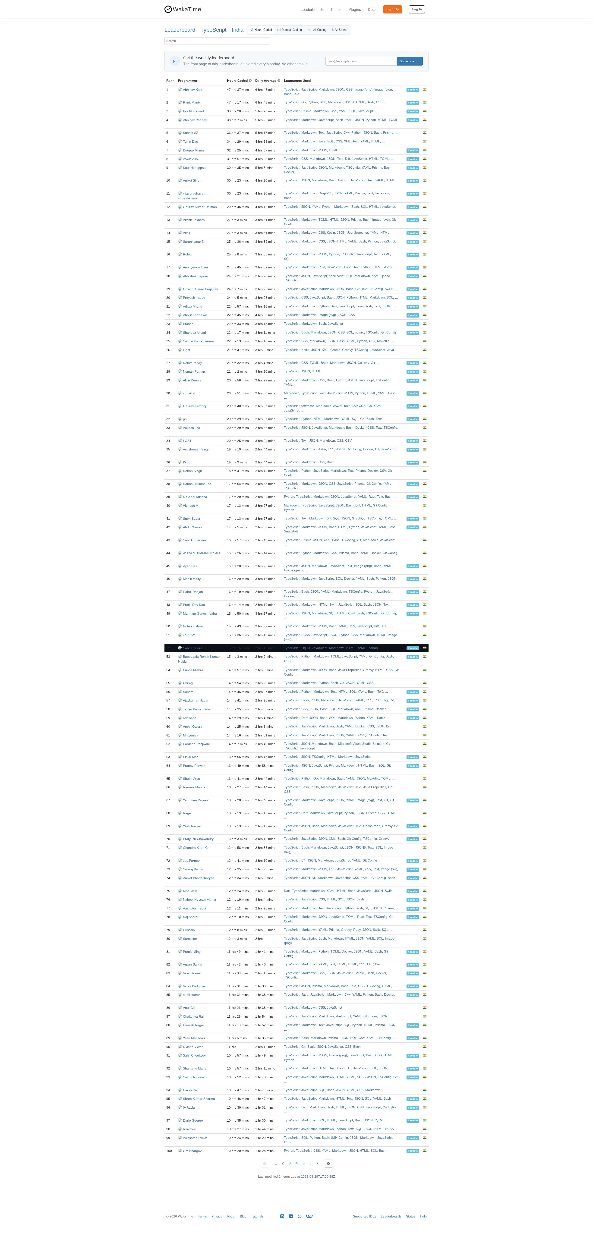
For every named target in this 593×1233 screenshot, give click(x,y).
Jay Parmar (191, 860)
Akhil (186, 233)
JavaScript (309, 89)
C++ (347, 132)
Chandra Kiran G (195, 847)
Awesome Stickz (195, 1138)
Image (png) (363, 89)
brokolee (189, 1129)
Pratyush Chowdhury (198, 839)
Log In (417, 9)
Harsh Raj (190, 1090)
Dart (334, 306)
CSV (372, 341)
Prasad (188, 324)
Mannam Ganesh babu (200, 613)
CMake (359, 973)
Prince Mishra (193, 670)
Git (357, 289)
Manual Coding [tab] (292, 29)
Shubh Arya (191, 778)
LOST (187, 441)
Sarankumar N (193, 241)
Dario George (193, 1120)
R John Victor (193, 1047)
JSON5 (360, 847)
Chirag (188, 683)
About (231, 1216)
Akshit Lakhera (194, 220)
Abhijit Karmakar (195, 315)
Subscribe (407, 61)
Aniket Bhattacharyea (198, 878)
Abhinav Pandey (195, 120)
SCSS (389, 289)
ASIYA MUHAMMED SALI (201, 553)
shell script (336, 276)
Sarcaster (190, 938)
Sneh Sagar (191, 518)
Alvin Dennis (192, 380)
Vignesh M (191, 505)
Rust (322, 267)
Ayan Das (190, 566)
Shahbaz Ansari (194, 332)
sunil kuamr (191, 995)
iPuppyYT (190, 635)
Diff (347, 158)
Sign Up (392, 9)
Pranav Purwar (194, 765)
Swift (322, 393)
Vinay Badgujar (194, 986)
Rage (187, 813)
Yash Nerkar (192, 826)
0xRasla (189, 1107)
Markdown (326, 89)
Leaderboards (312, 10)
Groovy (347, 350)
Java (322, 141)
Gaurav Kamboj (194, 406)
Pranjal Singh (192, 951)
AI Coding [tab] (319, 29)
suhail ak (189, 393)
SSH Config (339, 1137)
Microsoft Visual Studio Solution (361, 743)
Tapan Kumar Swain (197, 709)
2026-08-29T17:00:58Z (318, 1176)
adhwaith (189, 718)
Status (410, 1216)
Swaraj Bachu (193, 869)
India (237, 30)
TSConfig (353, 167)
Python (313, 102)
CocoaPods (371, 826)
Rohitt (187, 254)
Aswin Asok (191, 159)
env (366, 363)
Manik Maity (192, 579)
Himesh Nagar (193, 1025)
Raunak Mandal (194, 787)
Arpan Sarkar (192, 964)
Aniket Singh (192, 180)
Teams (336, 10)
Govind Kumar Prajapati (200, 289)
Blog (243, 1216)
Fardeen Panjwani (196, 744)
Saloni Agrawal (194, 1077)
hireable (413, 89)
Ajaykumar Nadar (195, 700)
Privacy (216, 1216)
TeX (380, 691)
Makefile (383, 341)
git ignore (370, 1016)
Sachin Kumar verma (198, 341)
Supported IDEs (364, 1216)
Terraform (382, 193)
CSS (349, 89)
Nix (314, 878)
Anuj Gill (189, 1008)
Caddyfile (389, 1107)
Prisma (306, 111)
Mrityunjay (190, 735)
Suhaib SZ (190, 133)
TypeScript (213, 30)
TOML (360, 102)
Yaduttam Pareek (195, 800)
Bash (287, 94)
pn (185, 419)
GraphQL (325, 193)
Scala (311, 1046)
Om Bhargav (192, 1151)
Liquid (305, 648)
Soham (188, 692)
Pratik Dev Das (194, 605)
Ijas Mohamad (193, 111)
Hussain (189, 930)
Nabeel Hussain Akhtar (199, 899)
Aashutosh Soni (194, 908)
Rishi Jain (190, 891)
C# (388, 743)
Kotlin (331, 232)
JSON (340, 89)
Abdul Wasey (192, 527)
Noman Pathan (194, 371)
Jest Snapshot (357, 232)
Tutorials (257, 1216)
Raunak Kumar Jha (197, 484)
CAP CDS (358, 406)
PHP (370, 964)
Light (186, 350)
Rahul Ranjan (193, 592)
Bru (388, 726)
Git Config (388, 332)
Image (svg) (383, 89)
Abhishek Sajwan (195, 276)
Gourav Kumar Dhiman (200, 207)
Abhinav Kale (192, 89)
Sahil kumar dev (195, 540)
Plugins (354, 10)
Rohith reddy (192, 363)
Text (296, 94)
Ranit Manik (191, 102)
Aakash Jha (191, 428)
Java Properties (349, 670)
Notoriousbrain (194, 626)
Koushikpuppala (194, 168)
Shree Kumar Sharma (199, 1099)
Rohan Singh (192, 471)
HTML (382, 120)
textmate (307, 406)
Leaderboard (179, 30)
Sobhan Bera (192, 648)
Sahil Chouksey (194, 1055)
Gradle (335, 350)
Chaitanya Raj (193, 1016)
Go (303, 102)
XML (347, 141)
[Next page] (328, 1163)
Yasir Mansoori (194, 1038)
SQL (323, 102)
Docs (372, 10)
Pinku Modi (191, 757)
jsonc (386, 276)
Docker (289, 172)
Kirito (186, 462)
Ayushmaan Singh (196, 449)
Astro (388, 267)
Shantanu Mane (194, 1068)
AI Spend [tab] (341, 29)
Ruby (357, 929)
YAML (343, 111)
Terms (202, 1216)
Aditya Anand (192, 306)
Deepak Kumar (194, 150)
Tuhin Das (190, 141)
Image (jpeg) (293, 570)
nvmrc (359, 332)
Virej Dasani (192, 973)
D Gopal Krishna (195, 497)
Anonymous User (195, 267)
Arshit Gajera (192, 726)
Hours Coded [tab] (263, 29)
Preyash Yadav (194, 297)
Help (423, 1216)
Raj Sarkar (191, 917)
